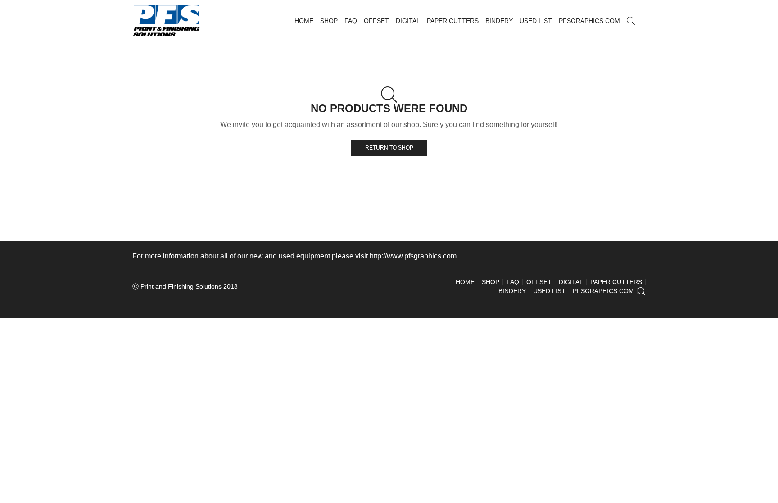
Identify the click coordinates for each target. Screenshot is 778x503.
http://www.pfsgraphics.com (413, 256)
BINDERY (499, 20)
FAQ (350, 20)
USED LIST (536, 20)
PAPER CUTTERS (453, 20)
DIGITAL (408, 20)
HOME (303, 20)
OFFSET (376, 20)
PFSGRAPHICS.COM (589, 20)
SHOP (329, 20)
